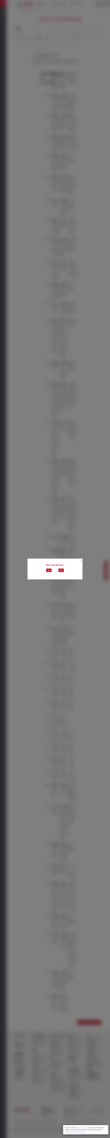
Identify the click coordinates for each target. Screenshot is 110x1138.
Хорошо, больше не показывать (75, 1132)
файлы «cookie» (81, 1127)
